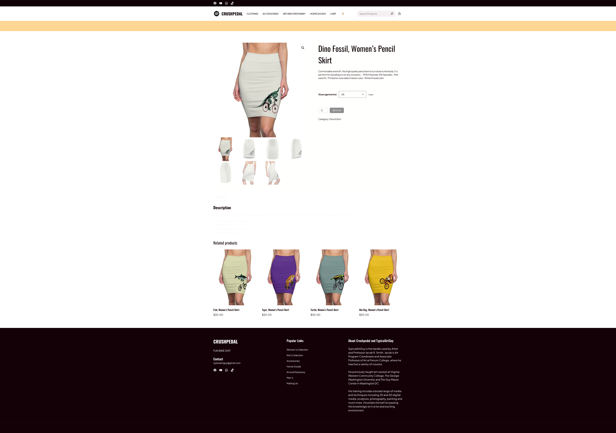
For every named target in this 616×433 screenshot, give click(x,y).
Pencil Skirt (335, 119)
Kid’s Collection (295, 355)
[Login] (343, 14)
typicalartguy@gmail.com (227, 362)
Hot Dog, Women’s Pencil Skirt (374, 310)
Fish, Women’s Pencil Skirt (226, 310)
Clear (370, 94)
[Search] (392, 14)
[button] (303, 48)
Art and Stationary (296, 372)
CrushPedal (232, 14)
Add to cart (337, 110)
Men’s (290, 377)
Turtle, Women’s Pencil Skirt (324, 310)
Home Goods (294, 366)
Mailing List (292, 383)
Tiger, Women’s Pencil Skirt (275, 310)
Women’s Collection (297, 349)
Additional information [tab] (246, 196)
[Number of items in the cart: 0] (399, 13)
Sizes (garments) (327, 94)
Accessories (293, 360)
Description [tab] (220, 196)
